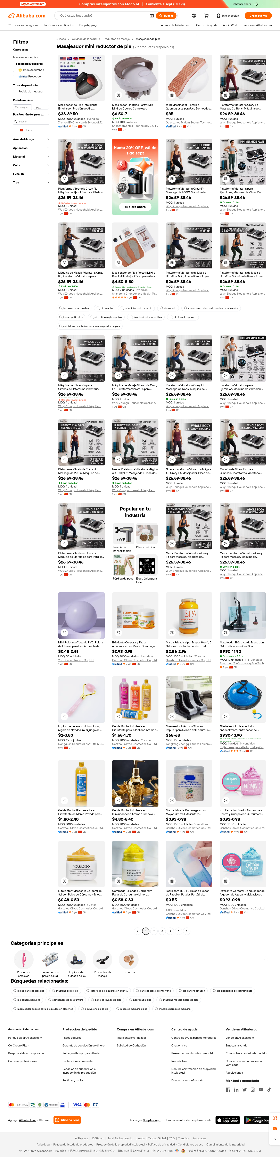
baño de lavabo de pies (108, 999)
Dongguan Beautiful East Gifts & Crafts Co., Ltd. (81, 744)
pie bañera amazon (194, 990)
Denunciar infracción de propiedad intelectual (193, 1070)
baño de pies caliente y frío (155, 990)
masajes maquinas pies (133, 1008)
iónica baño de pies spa (30, 990)
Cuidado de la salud (84, 38)
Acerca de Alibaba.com (23, 1029)
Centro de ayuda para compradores (193, 1037)
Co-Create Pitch (18, 1045)
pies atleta (170, 308)
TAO (172, 1138)
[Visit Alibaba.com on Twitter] (244, 1089)
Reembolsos (179, 1061)
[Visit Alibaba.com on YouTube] (260, 1089)
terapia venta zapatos (76, 308)
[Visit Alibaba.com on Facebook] (228, 1089)
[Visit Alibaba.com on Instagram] (252, 1089)
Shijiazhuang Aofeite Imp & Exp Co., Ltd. (243, 747)
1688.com (98, 1138)
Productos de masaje (116, 38)
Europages (199, 1138)
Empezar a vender (237, 1045)
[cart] (207, 16)
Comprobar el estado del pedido (246, 1053)
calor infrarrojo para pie (138, 308)
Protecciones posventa (77, 1061)
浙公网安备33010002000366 (207, 1150)
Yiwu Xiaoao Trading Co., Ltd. (76, 660)
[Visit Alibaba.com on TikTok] (269, 1089)
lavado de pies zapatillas (148, 317)
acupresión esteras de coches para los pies (213, 308)
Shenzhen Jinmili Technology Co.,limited (135, 125)
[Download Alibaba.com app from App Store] (227, 1120)
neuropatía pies (142, 999)
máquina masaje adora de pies (180, 999)
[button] (151, 15)
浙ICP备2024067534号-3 (245, 1150)
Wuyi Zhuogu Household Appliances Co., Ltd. (243, 122)
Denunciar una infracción (187, 1080)
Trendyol (183, 1138)
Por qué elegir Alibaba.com (25, 1037)
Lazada (140, 1138)
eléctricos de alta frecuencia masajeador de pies (91, 326)
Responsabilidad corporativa (26, 1053)
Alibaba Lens (27, 1120)
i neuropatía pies (73, 317)
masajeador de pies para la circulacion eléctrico (45, 1008)
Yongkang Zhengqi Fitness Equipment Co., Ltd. (189, 744)
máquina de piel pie (67, 990)
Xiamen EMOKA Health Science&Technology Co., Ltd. (81, 122)
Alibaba (61, 38)
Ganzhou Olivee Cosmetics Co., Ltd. (134, 660)
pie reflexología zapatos (108, 317)
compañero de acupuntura (67, 999)
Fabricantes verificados (132, 1037)
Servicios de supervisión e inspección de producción (79, 1070)
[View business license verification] (177, 1151)
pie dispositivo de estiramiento (234, 990)
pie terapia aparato (185, 317)
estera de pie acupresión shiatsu (109, 990)
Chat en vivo (179, 1045)
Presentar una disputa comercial (192, 1053)
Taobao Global (157, 1138)
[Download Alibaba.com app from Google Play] (258, 1120)
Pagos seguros (72, 1037)
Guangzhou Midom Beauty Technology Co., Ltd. (189, 122)
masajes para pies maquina (175, 1008)
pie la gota (107, 308)
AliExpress (81, 1138)
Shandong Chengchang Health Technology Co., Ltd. (135, 293)
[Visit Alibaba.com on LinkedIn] (236, 1089)
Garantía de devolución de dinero (84, 1045)
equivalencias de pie (96, 1008)
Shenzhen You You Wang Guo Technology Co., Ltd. (243, 663)
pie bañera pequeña (28, 999)
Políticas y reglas (73, 1080)
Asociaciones (234, 1072)
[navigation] (31, 486)
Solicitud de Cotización (131, 1045)
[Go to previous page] (137, 931)
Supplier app (151, 1120)
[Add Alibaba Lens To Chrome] (67, 1120)
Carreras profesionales (22, 1061)
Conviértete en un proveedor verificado (244, 1062)
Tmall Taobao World (120, 1138)
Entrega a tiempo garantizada (81, 1053)
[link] (274, 1118)
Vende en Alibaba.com (240, 1037)
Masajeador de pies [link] (148, 38)
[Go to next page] (186, 931)
